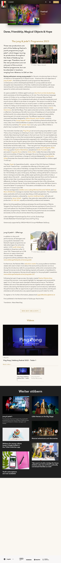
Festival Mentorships (45, 278)
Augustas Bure (16, 152)
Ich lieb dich (15, 200)
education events (30, 264)
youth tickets (17, 247)
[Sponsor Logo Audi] (21, 559)
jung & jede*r (8, 80)
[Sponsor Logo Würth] (37, 559)
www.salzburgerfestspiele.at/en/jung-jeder (18, 260)
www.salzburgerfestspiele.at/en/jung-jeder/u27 (19, 274)
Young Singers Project (23, 120)
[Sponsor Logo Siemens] (29, 559)
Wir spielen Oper (24, 125)
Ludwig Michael (33, 190)
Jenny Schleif (16, 198)
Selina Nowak (30, 118)
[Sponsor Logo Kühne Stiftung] (46, 559)
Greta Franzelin (42, 150)
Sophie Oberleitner (21, 150)
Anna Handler (40, 118)
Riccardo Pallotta (45, 190)
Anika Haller (32, 152)
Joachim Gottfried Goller (36, 196)
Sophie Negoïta (45, 148)
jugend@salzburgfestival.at (46, 295)
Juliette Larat (23, 190)
